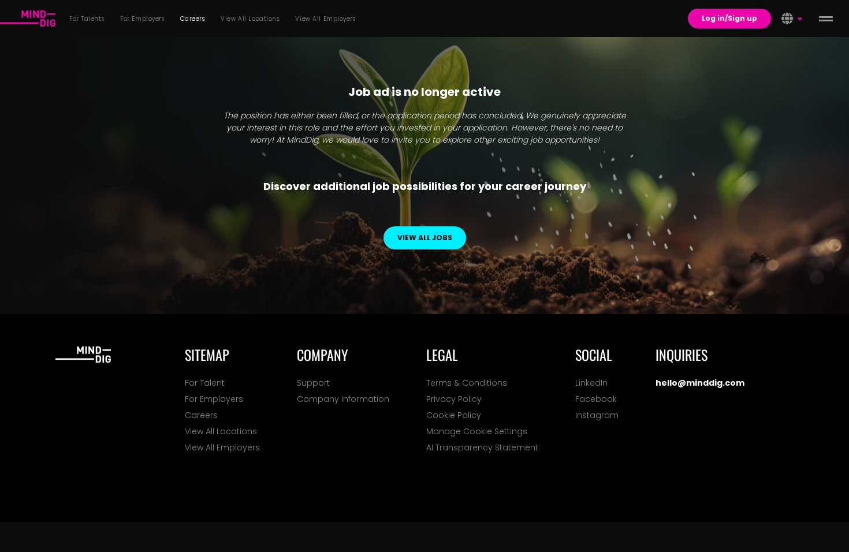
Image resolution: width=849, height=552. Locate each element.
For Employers (214, 399)
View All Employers (222, 447)
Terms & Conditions (466, 383)
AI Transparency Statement (482, 447)
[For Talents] (27, 18)
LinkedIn (591, 383)
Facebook (596, 399)
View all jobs (424, 238)
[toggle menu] (825, 18)
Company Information (343, 399)
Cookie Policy (453, 415)
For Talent (205, 383)
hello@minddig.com (700, 383)
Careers (201, 415)
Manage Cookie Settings (476, 431)
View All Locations (221, 431)
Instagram (597, 415)
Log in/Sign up (729, 18)
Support (313, 383)
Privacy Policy (454, 399)
